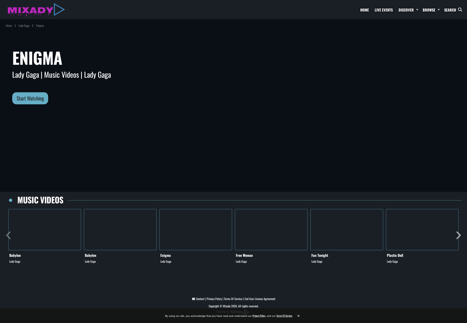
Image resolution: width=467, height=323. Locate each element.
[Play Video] (44, 229)
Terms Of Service (233, 299)
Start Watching (30, 98)
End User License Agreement (260, 299)
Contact (200, 299)
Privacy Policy (214, 299)
